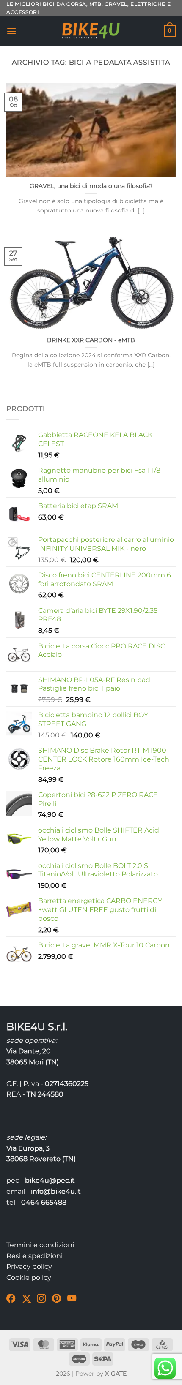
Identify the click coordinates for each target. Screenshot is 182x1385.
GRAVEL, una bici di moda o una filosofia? (91, 185)
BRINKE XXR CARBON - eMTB (91, 340)
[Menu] (11, 31)
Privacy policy (29, 1267)
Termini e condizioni (40, 1245)
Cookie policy (28, 1277)
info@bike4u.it (56, 1191)
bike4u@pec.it (50, 1180)
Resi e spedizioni (34, 1256)
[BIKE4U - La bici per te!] (91, 31)
